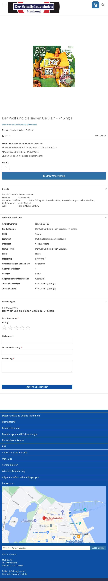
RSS (4, 446)
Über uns (7, 458)
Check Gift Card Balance (14, 452)
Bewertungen (8, 301)
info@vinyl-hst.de (17, 571)
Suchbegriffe (8, 421)
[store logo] (34, 7)
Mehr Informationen (12, 217)
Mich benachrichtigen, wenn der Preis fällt (31, 147)
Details (5, 189)
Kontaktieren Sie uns (13, 440)
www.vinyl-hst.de (19, 574)
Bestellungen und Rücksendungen (20, 434)
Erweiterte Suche (11, 428)
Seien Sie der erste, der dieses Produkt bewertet (19, 125)
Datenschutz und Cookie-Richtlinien (21, 415)
